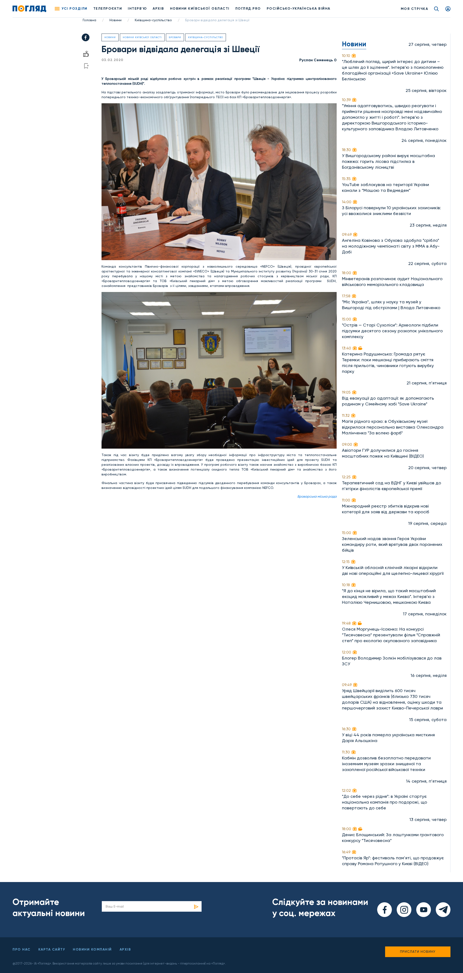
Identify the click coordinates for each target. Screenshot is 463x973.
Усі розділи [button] (75, 9)
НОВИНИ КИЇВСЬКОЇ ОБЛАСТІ (200, 9)
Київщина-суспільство (153, 20)
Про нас (22, 949)
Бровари (175, 37)
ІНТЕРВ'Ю (137, 9)
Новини (115, 20)
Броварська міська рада (317, 496)
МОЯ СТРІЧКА (414, 9)
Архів (158, 9)
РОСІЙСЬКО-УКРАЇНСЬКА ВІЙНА (298, 9)
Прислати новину (418, 951)
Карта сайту (51, 949)
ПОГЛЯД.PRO (248, 9)
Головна (89, 20)
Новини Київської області (142, 37)
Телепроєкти (107, 9)
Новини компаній (92, 949)
